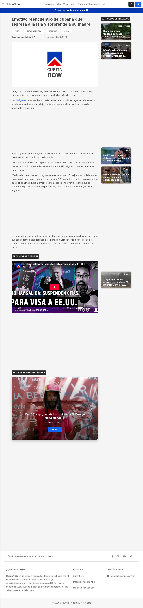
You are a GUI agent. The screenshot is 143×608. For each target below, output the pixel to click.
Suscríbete (78, 576)
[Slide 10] (77, 435)
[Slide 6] (57, 435)
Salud (104, 4)
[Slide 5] (52, 435)
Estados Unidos (34, 31)
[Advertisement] (55, 130)
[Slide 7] (62, 435)
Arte (73, 4)
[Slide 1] (32, 435)
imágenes (21, 100)
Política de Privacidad (84, 587)
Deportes (82, 4)
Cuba (58, 4)
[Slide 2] (37, 435)
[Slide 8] (67, 435)
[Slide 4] (47, 435)
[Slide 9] (72, 435)
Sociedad (53, 31)
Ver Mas (54, 430)
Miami (66, 4)
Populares (49, 4)
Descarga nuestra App (84, 582)
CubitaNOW (13, 4)
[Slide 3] (42, 435)
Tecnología (94, 4)
